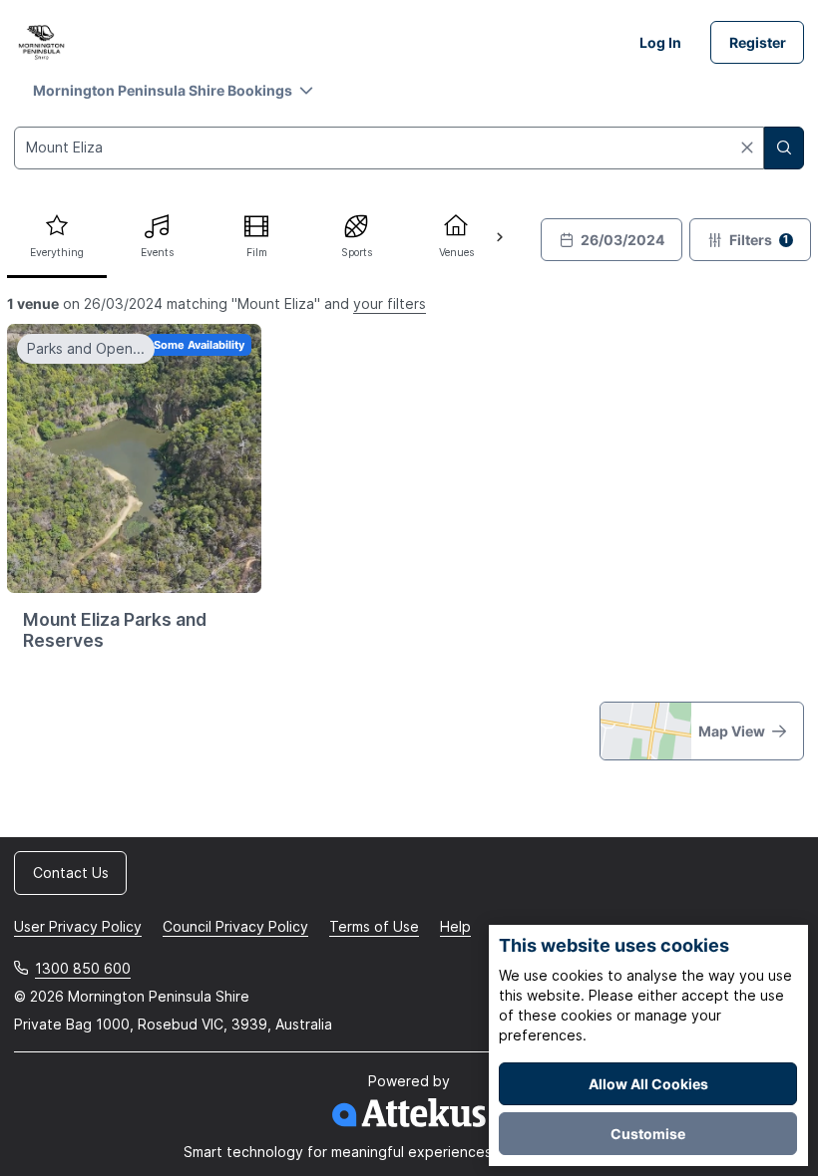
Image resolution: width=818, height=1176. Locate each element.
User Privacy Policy (78, 926)
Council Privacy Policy (235, 926)
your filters (389, 303)
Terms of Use (374, 926)
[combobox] (389, 148)
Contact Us (71, 872)
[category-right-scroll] (499, 237)
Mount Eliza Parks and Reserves (114, 630)
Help (455, 926)
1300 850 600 (83, 968)
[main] (409, 432)
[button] (172, 91)
